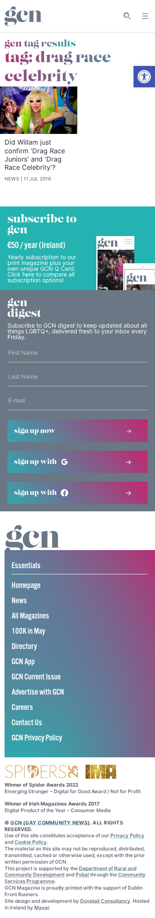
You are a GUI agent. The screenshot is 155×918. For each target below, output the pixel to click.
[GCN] (33, 546)
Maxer (41, 907)
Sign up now (34, 431)
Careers (22, 708)
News (19, 601)
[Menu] (145, 16)
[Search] (127, 16)
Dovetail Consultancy (105, 901)
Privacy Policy (127, 835)
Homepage (26, 586)
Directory (24, 647)
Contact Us (27, 723)
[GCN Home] (24, 16)
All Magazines (30, 616)
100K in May (28, 631)
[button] (144, 76)
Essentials (26, 566)
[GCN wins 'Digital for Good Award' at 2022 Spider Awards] (41, 772)
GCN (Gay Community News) (50, 823)
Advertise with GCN (38, 692)
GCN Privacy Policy (37, 738)
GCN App (23, 662)
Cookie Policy (30, 842)
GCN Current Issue (36, 677)
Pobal (82, 874)
